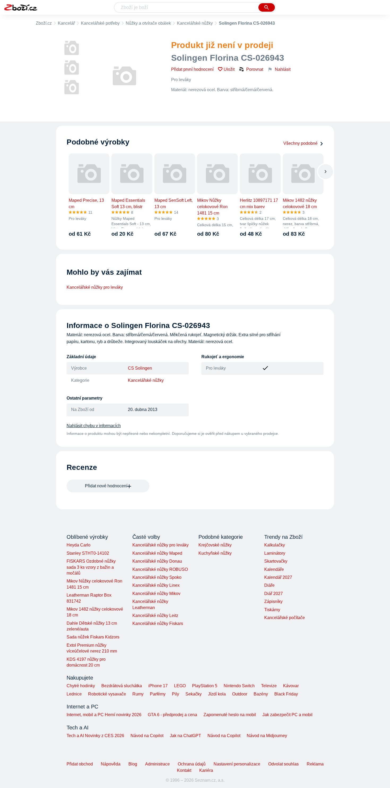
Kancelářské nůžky (195, 23)
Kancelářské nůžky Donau (157, 561)
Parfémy (158, 694)
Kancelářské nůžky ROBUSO (160, 569)
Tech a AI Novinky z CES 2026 (95, 735)
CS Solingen (140, 368)
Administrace (157, 764)
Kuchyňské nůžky (215, 553)
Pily (175, 694)
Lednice (74, 694)
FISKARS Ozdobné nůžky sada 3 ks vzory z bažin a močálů (91, 567)
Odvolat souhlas (283, 764)
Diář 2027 (273, 593)
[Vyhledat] (266, 7)
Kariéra (206, 770)
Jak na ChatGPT (185, 735)
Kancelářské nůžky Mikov (156, 593)
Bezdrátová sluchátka (121, 686)
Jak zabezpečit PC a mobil (287, 714)
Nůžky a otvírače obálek (148, 23)
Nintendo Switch (239, 686)
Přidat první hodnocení (192, 69)
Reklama (315, 764)
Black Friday (286, 694)
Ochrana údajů (192, 764)
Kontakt (184, 770)
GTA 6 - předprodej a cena (172, 714)
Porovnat (254, 69)
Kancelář (66, 23)
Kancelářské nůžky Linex (156, 585)
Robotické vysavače (107, 694)
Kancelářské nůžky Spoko (156, 577)
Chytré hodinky (81, 686)
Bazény (261, 694)
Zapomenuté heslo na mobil (229, 714)
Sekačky (193, 694)
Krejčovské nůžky (215, 545)
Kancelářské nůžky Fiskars (157, 623)
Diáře (269, 585)
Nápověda (110, 764)
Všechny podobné (300, 143)
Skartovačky (275, 561)
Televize (269, 686)
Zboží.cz (44, 23)
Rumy (138, 694)
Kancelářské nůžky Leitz (155, 615)
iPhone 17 (158, 686)
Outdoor (239, 694)
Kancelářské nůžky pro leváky (95, 287)
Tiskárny (272, 609)
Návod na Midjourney (267, 735)
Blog (132, 764)
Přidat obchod (80, 764)
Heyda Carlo (78, 545)
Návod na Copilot (147, 735)
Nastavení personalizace (237, 764)
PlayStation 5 (204, 686)
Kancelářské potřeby (100, 23)
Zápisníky (273, 601)
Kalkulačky (274, 545)
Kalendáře (274, 569)
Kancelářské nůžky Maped (157, 553)
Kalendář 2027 (278, 577)
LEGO (180, 686)
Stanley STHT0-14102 (88, 553)
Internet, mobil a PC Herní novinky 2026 (104, 714)
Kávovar (291, 686)
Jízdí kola (217, 694)
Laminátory (274, 553)
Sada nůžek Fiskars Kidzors (93, 637)
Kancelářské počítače (284, 617)
